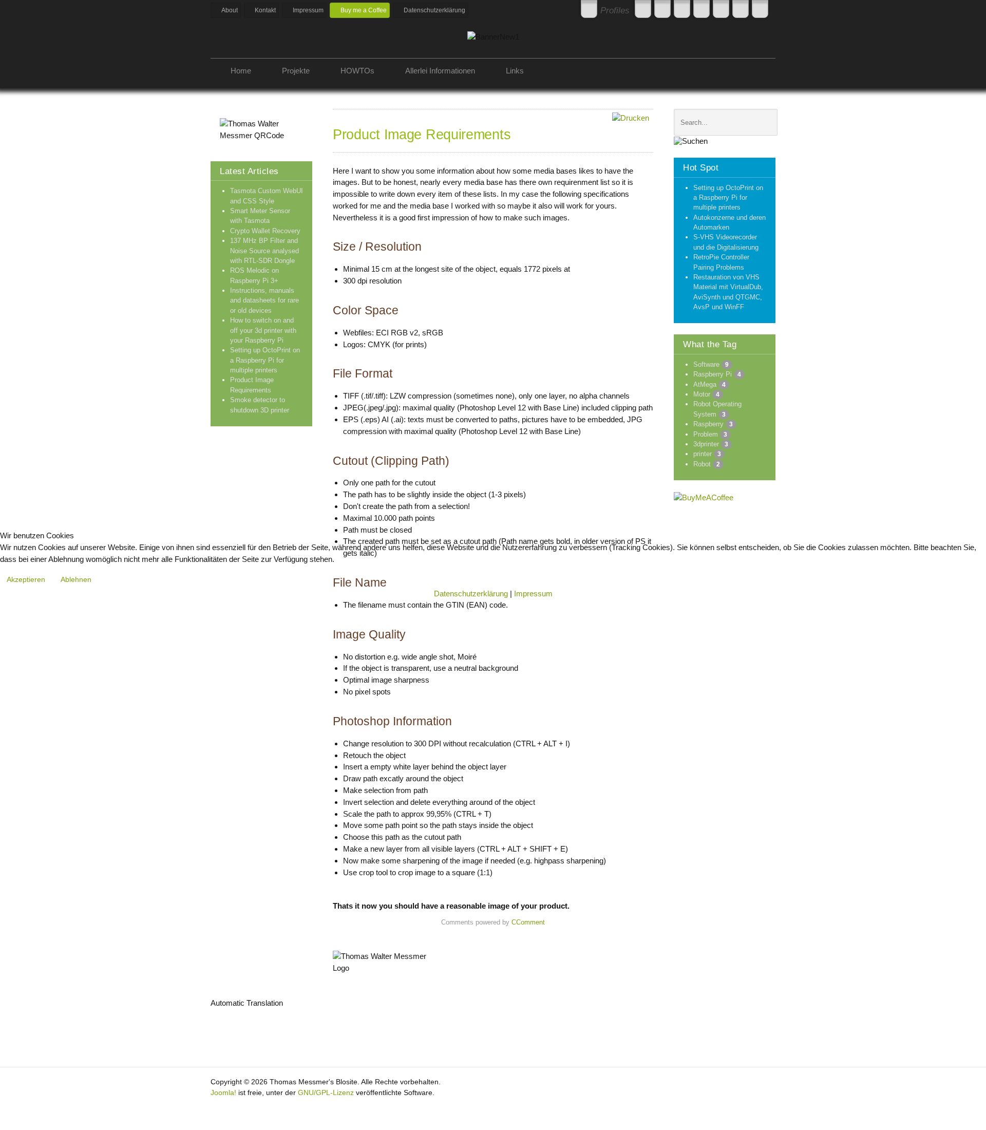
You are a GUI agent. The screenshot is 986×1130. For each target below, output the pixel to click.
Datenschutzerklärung (471, 593)
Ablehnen (76, 579)
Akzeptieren (26, 579)
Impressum (533, 593)
